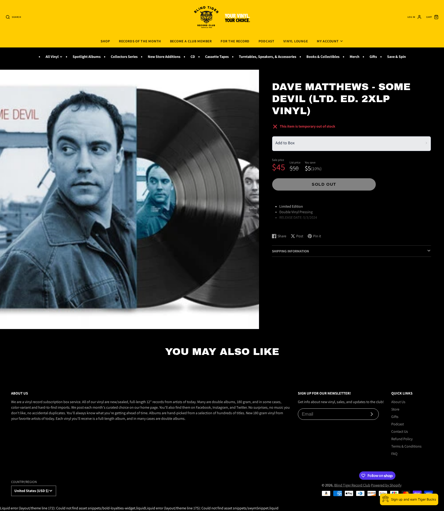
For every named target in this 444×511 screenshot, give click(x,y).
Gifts (373, 56)
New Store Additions (164, 56)
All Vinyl (52, 56)
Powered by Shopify (386, 485)
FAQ (394, 453)
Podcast (266, 41)
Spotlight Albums (87, 56)
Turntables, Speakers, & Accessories (267, 56)
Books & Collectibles (322, 56)
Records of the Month (140, 41)
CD (193, 56)
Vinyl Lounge (295, 41)
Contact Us (399, 431)
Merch (354, 56)
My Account (328, 41)
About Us (398, 401)
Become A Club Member (191, 41)
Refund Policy (402, 438)
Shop (105, 41)
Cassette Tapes (217, 56)
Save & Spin (396, 56)
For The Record (235, 41)
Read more (281, 225)
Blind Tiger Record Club (352, 485)
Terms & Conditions (406, 446)
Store (395, 409)
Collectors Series (124, 56)
